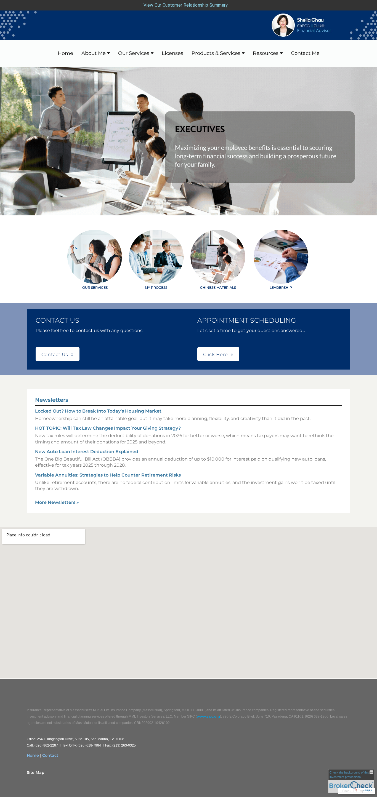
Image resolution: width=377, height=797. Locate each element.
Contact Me (305, 53)
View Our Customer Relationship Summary (186, 5)
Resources (265, 53)
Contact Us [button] (54, 354)
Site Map (35, 772)
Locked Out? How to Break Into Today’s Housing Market (98, 411)
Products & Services (216, 53)
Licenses (172, 53)
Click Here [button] (215, 354)
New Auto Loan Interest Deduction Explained (86, 451)
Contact (50, 755)
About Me (93, 53)
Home (65, 53)
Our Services (133, 53)
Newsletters (51, 400)
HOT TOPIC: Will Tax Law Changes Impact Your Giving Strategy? (108, 428)
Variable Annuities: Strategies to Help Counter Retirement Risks (108, 475)
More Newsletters (57, 502)
